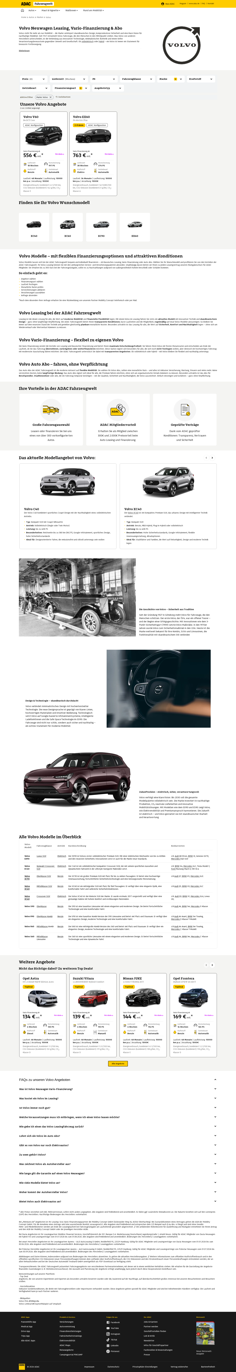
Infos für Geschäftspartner (156, 1345)
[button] (22, 10)
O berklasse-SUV (44, 876)
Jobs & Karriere (150, 1322)
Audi (177, 856)
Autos (31, 10)
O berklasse (42, 906)
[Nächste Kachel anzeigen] (212, 458)
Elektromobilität (67, 1340)
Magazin (183, 3)
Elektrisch (61, 856)
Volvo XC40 (133, 513)
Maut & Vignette (50, 10)
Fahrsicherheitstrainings (71, 1336)
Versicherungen (66, 1322)
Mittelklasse (42, 926)
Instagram (115, 1334)
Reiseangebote (66, 1350)
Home (23, 17)
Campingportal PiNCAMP (71, 1354)
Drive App (25, 1331)
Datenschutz (113, 1367)
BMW (190, 856)
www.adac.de (194, 3)
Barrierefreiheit (208, 1367)
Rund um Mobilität (92, 10)
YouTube (115, 1328)
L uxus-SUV (41, 856)
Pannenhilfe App (28, 1322)
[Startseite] (39, 4)
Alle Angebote (118, 1063)
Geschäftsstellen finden (155, 1331)
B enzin (60, 876)
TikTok (114, 1340)
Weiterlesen (24, 50)
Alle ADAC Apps (28, 1340)
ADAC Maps (65, 1345)
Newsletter (149, 1340)
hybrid (101, 41)
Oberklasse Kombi (44, 916)
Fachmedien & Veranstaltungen (158, 1350)
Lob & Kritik (149, 1336)
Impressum (89, 1367)
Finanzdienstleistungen (70, 1331)
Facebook (115, 1322)
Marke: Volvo (42, 97)
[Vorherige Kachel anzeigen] (206, 458)
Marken (40, 17)
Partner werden (151, 1326)
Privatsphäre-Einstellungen (145, 1367)
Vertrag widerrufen (179, 1367)
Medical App (26, 1326)
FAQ (203, 3)
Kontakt (211, 3)
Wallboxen (70, 10)
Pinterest (115, 1351)
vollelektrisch (88, 41)
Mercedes (175, 859)
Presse (147, 1354)
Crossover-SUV (43, 896)
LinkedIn (114, 1345)
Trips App (25, 1336)
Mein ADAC (170, 4)
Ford (173, 869)
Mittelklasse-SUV (44, 886)
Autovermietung (67, 1326)
